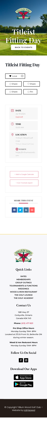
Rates (23, 276)
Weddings (23, 289)
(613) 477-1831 (27, 323)
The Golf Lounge (23, 295)
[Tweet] (20, 210)
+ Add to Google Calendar (24, 174)
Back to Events (23, 47)
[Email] (32, 210)
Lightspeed (29, 410)
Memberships (23, 279)
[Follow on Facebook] (21, 360)
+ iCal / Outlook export (24, 183)
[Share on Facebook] (14, 210)
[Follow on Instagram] (26, 360)
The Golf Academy (23, 298)
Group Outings (23, 282)
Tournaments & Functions (24, 286)
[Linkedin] (26, 210)
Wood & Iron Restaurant (23, 292)
